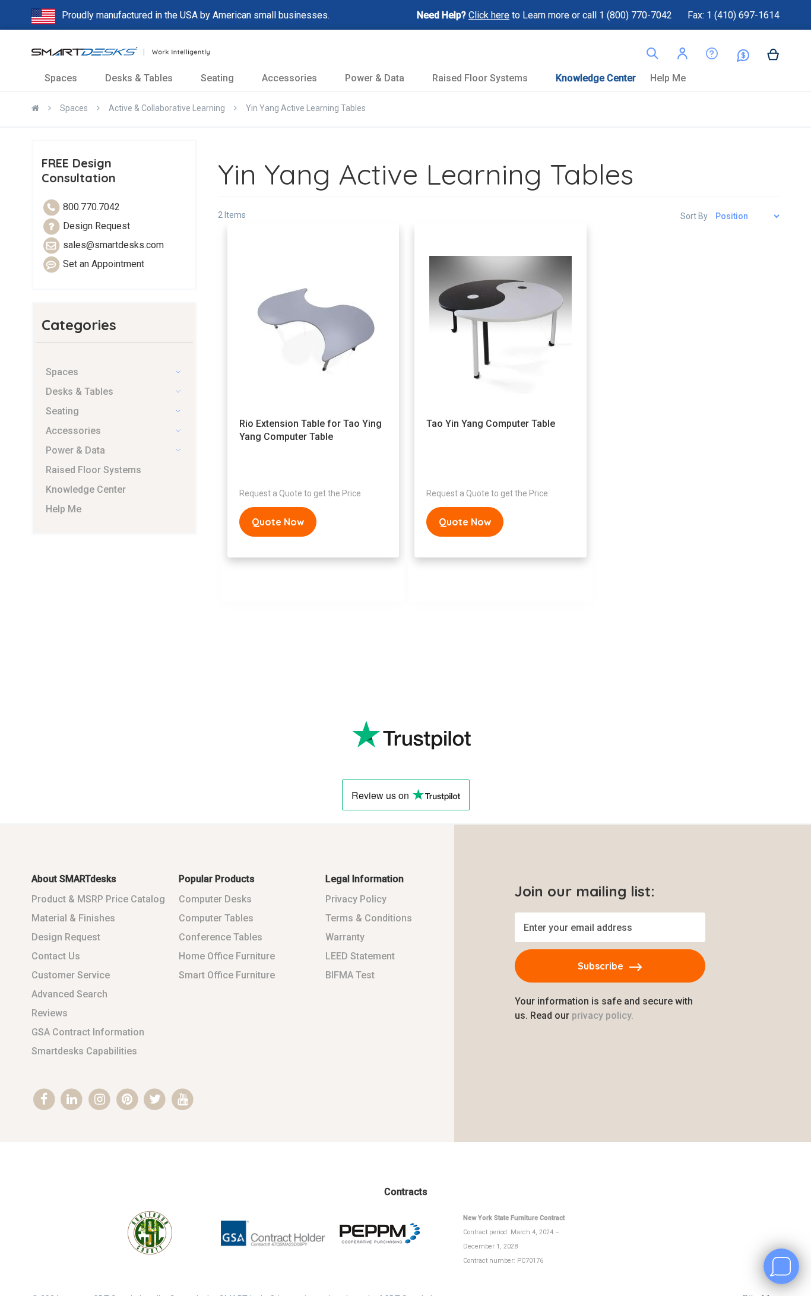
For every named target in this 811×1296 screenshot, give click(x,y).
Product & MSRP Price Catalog (98, 899)
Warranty (345, 937)
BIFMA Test (350, 975)
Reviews (49, 1013)
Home (35, 109)
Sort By (694, 216)
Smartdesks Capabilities (84, 1051)
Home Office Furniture (227, 956)
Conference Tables (220, 937)
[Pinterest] (127, 1100)
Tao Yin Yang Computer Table (490, 423)
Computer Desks (215, 899)
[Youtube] (182, 1100)
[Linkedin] (72, 1100)
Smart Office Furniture (227, 975)
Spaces (74, 108)
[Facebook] (44, 1100)
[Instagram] (99, 1100)
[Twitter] (155, 1100)
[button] (682, 55)
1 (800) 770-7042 (636, 15)
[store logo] (120, 54)
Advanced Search (69, 994)
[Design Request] (703, 56)
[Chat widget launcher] (781, 1266)
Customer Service (70, 975)
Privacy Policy (356, 899)
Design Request (65, 937)
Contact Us (55, 956)
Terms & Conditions (368, 918)
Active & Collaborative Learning (167, 108)
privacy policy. (602, 1015)
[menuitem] (67, 78)
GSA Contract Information (87, 1032)
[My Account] (682, 55)
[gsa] (274, 1253)
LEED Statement (360, 956)
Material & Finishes (73, 918)
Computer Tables (216, 918)
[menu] (405, 78)
